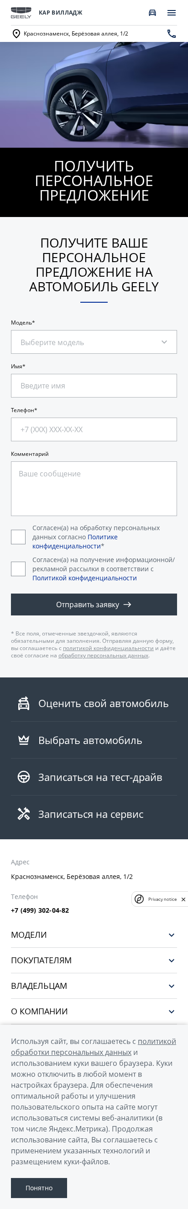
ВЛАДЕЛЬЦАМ (39, 986)
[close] (183, 899)
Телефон (22, 410)
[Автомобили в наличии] (152, 12)
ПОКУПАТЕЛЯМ (41, 960)
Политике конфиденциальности (75, 541)
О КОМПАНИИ (39, 1011)
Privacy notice (162, 899)
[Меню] (171, 12)
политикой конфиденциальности (108, 648)
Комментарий (30, 454)
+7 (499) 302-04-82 (40, 910)
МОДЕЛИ (29, 935)
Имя (16, 366)
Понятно (39, 1187)
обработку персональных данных (103, 655)
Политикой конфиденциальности (84, 578)
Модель (21, 322)
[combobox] (61, 337)
